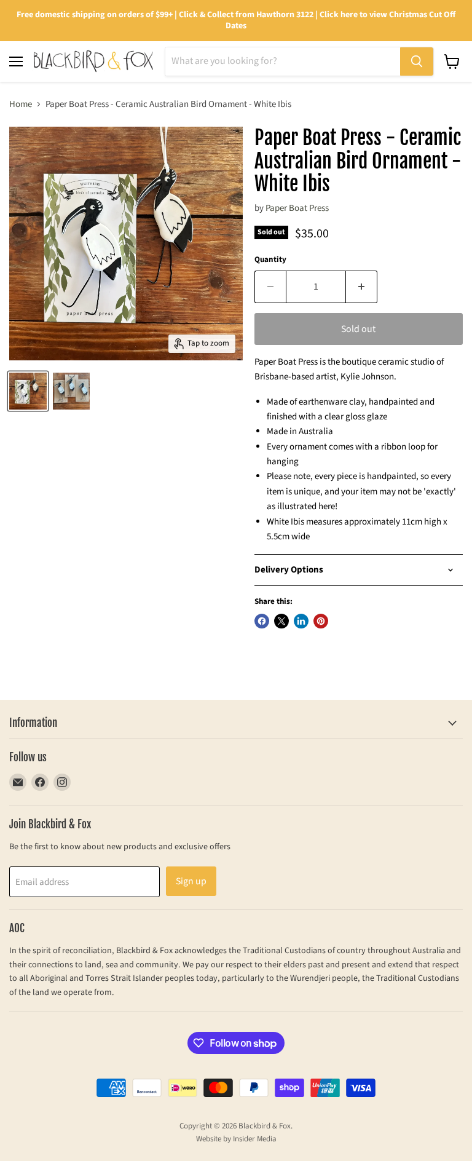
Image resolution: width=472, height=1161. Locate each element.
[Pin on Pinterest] (320, 621)
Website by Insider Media (236, 1138)
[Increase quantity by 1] (361, 287)
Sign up (191, 881)
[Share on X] (281, 621)
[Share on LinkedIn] (301, 621)
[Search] (416, 61)
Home (20, 104)
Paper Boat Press (297, 208)
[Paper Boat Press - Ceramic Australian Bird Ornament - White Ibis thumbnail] (28, 391)
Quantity (270, 259)
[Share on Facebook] (261, 621)
